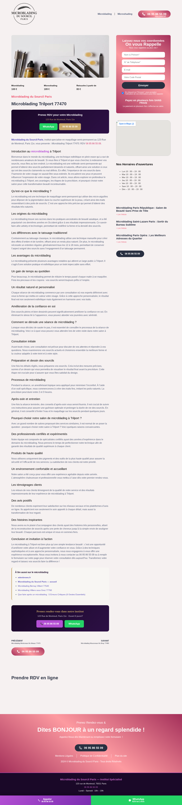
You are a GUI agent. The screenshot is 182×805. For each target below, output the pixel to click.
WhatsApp (48, 126)
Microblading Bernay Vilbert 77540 (33, 586)
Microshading (125, 14)
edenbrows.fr (24, 577)
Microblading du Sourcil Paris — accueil (37, 582)
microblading (40, 151)
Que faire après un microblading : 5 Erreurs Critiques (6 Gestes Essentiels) (51, 594)
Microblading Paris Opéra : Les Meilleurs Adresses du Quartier (141, 237)
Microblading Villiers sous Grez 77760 (35, 590)
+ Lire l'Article (121, 215)
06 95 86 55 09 (69, 126)
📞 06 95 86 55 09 (49, 624)
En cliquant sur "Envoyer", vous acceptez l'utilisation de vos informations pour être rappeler (144, 93)
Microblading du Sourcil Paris (31, 96)
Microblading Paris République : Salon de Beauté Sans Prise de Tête (141, 209)
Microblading (105, 14)
